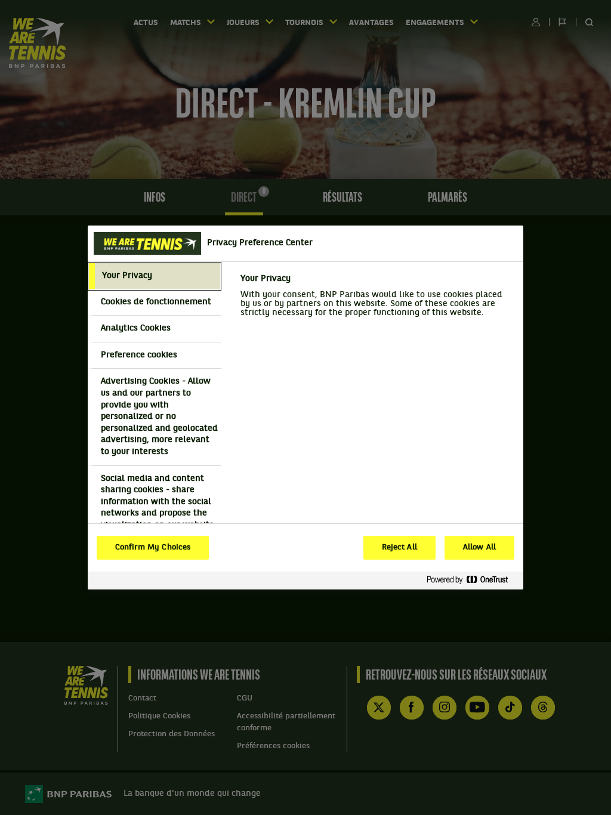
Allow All (479, 547)
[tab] (154, 276)
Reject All (399, 547)
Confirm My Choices (152, 547)
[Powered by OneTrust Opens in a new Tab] (472, 580)
